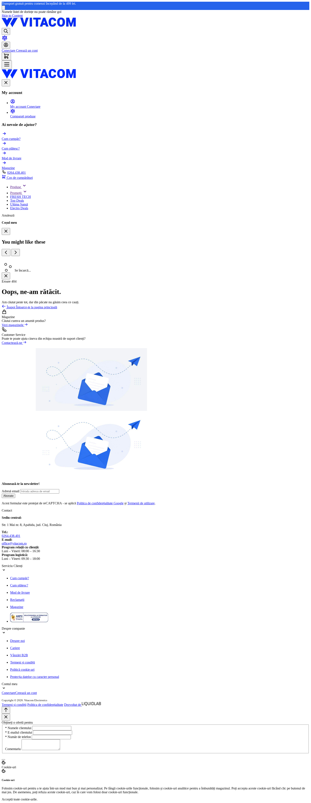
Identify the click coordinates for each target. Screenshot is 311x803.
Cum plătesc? (19, 585)
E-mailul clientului (19, 732)
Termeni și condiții (22, 662)
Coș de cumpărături (19, 177)
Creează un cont (26, 50)
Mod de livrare (20, 592)
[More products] (15, 252)
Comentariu (13, 749)
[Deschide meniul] (7, 64)
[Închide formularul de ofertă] (6, 717)
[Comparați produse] (5, 39)
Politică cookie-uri (22, 669)
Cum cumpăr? (19, 578)
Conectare (8, 50)
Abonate (8, 495)
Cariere (15, 648)
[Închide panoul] (6, 276)
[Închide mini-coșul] (6, 231)
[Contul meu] (6, 45)
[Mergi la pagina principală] (39, 26)
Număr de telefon (18, 737)
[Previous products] (6, 252)
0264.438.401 (16, 172)
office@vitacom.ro (14, 543)
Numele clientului (18, 728)
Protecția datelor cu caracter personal (34, 677)
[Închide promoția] (3, 8)
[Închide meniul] (6, 82)
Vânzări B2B (19, 655)
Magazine (16, 607)
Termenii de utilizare (141, 503)
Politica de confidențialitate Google (100, 503)
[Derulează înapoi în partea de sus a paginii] (6, 710)
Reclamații (17, 600)
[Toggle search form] (6, 31)
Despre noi (17, 641)
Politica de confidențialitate (45, 704)
